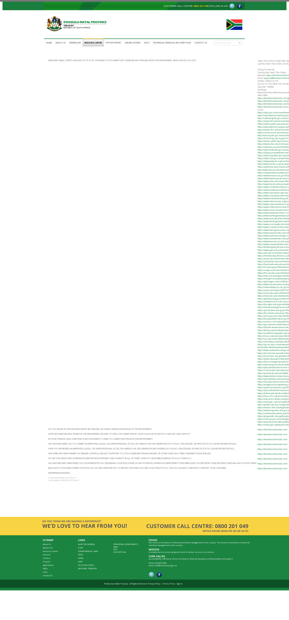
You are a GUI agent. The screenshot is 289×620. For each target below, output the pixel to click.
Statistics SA (119, 553)
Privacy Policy (154, 585)
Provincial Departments (125, 546)
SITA (115, 551)
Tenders (46, 560)
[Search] (239, 42)
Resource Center (50, 553)
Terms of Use (168, 585)
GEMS (80, 560)
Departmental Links (88, 553)
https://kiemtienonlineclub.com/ (272, 430)
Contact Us (47, 577)
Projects (46, 563)
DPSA (80, 556)
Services (46, 556)
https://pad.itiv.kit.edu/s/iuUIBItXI (273, 374)
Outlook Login (86, 567)
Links (45, 573)
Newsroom (48, 549)
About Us (47, 546)
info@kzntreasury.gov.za (166, 567)
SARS (115, 548)
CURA (80, 549)
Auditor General (86, 546)
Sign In (179, 585)
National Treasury (87, 570)
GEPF (80, 563)
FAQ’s (45, 570)
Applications (48, 567)
